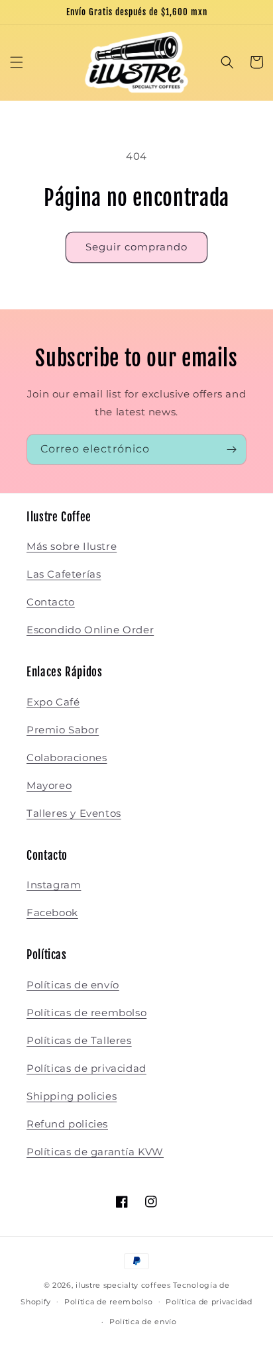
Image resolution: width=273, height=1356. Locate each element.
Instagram (54, 884)
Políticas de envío (73, 984)
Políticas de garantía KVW (95, 1151)
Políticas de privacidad (86, 1068)
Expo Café (53, 702)
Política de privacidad (209, 1301)
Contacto (51, 602)
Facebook (52, 912)
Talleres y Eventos (74, 813)
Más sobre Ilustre (72, 546)
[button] (16, 62)
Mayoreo (49, 785)
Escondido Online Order (90, 629)
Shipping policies (72, 1096)
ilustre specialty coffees (123, 1285)
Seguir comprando (136, 246)
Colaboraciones (67, 757)
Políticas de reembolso (86, 1012)
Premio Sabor (63, 729)
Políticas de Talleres (79, 1040)
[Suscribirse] (231, 449)
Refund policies (67, 1124)
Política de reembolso (108, 1301)
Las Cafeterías (64, 574)
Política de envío (143, 1321)
